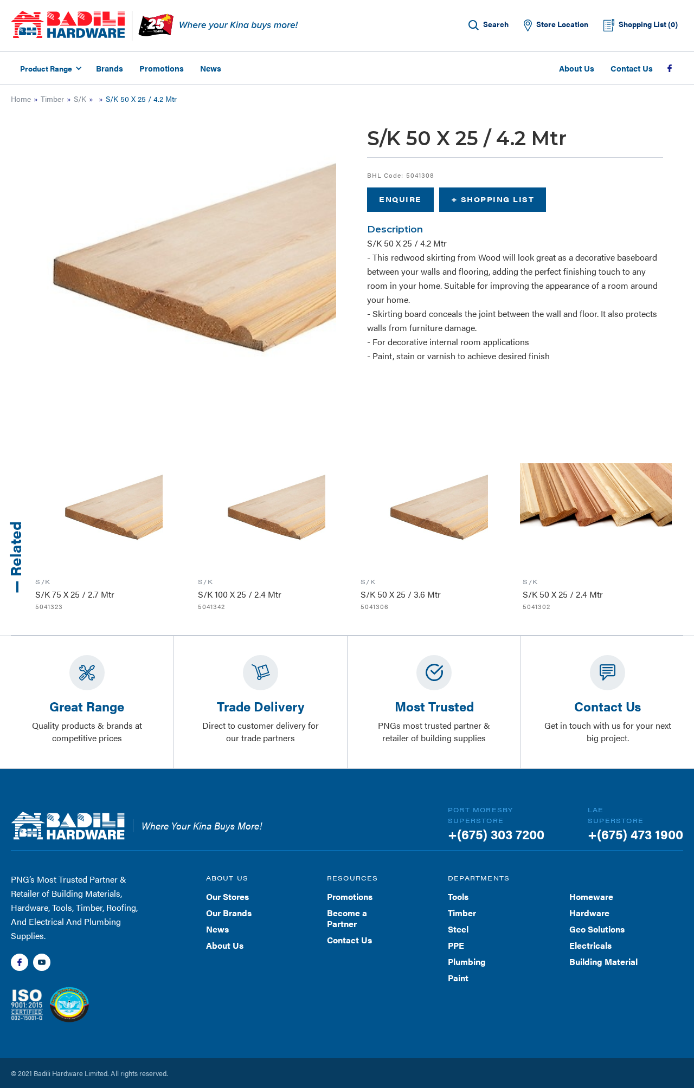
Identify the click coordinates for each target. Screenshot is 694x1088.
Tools (458, 896)
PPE (456, 945)
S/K (80, 98)
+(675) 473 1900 (635, 834)
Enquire (400, 199)
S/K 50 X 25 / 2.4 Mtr (563, 594)
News (210, 68)
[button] (49, 68)
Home (21, 98)
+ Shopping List (493, 199)
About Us (576, 68)
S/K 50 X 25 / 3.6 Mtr (401, 594)
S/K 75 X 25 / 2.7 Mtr (74, 594)
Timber (52, 98)
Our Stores (227, 896)
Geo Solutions (597, 929)
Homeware (591, 896)
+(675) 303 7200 (496, 834)
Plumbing (467, 961)
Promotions (161, 68)
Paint (458, 978)
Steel (458, 929)
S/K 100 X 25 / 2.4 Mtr (239, 594)
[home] (68, 24)
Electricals (590, 945)
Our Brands (229, 912)
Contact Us (632, 68)
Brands (109, 68)
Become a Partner (347, 918)
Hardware (589, 912)
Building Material (603, 961)
